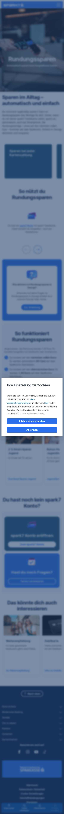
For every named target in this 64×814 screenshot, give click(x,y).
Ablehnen (32, 429)
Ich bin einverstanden (32, 421)
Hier (46, 403)
